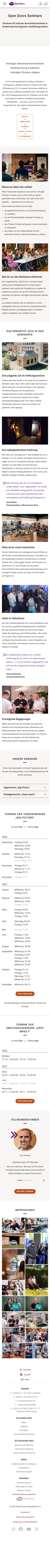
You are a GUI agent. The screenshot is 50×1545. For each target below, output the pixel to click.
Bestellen (24, 1478)
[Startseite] (17, 4)
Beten (24, 1422)
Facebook (21, 1529)
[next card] (43, 1180)
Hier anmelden (25, 994)
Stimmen (25, 126)
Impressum (25, 1512)
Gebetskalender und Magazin (24, 1464)
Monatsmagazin (24, 1483)
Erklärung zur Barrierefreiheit (25, 1522)
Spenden (24, 1426)
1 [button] (19, 1180)
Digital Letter (25, 131)
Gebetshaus (24, 1468)
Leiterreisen (25, 136)
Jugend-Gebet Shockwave (24, 1453)
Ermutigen (24, 1430)
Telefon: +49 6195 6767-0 (27, 1397)
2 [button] (25, 1180)
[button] (25, 1370)
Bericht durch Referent (24, 1445)
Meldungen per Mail (24, 1486)
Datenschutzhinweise (26, 1405)
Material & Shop (24, 1490)
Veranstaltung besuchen (24, 1434)
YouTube (29, 1529)
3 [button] (30, 1180)
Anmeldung (25, 121)
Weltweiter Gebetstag (24, 1449)
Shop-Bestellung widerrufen (24, 1494)
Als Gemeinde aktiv (24, 1440)
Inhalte (25, 117)
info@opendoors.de (26, 1401)
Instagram (13, 1529)
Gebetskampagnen (24, 1472)
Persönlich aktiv (24, 1418)
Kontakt (25, 1388)
